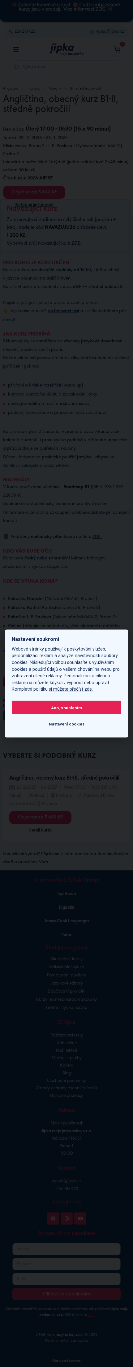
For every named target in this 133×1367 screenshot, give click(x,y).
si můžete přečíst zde (70, 689)
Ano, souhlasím (66, 707)
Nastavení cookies (66, 723)
